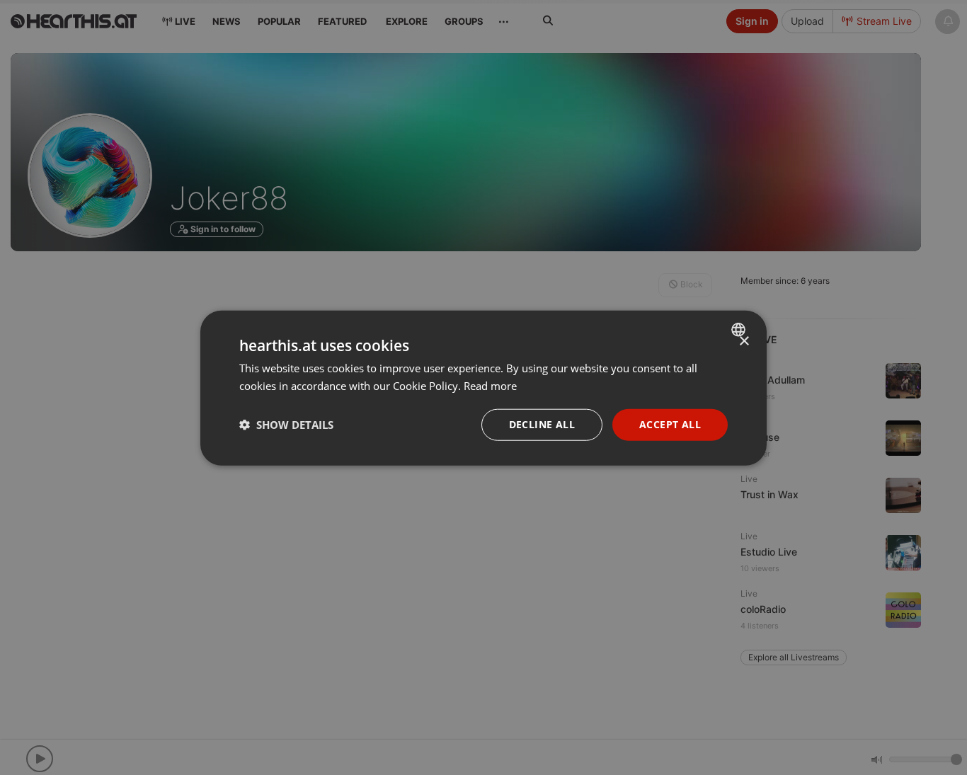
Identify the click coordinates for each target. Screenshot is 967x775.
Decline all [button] (542, 423)
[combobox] (740, 329)
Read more (490, 385)
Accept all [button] (670, 423)
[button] (286, 424)
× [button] (743, 340)
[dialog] (483, 387)
